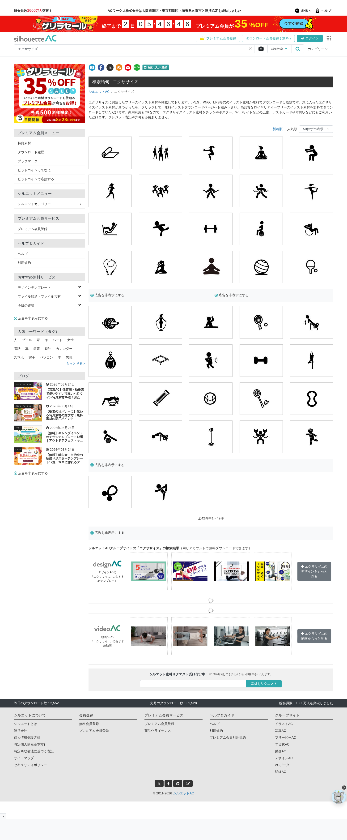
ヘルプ (23, 254)
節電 (36, 349)
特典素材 (24, 143)
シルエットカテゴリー (34, 204)
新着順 (278, 129)
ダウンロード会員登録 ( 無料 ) (268, 38)
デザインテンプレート (34, 287)
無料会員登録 (89, 724)
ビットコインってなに (34, 170)
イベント (18, 428)
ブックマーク (28, 161)
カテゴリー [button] (316, 49)
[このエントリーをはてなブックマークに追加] (92, 67)
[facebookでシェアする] (101, 67)
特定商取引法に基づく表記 (34, 751)
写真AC (280, 731)
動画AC (280, 751)
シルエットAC (99, 92)
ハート (58, 340)
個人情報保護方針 (27, 737)
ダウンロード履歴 (31, 152)
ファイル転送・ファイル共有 (39, 296)
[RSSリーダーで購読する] (119, 67)
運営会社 (20, 731)
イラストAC (284, 724)
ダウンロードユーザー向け (23, 384)
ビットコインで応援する (36, 179)
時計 (48, 349)
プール (27, 340)
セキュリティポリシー (30, 765)
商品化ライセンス (157, 731)
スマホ (19, 357)
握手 (32, 357)
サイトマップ (24, 758)
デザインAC (284, 758)
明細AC (280, 772)
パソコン (46, 357)
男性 (69, 357)
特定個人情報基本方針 (30, 744)
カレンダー (64, 349)
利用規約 (24, 263)
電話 (17, 349)
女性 (70, 340)
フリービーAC (285, 737)
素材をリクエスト (264, 684)
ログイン (312, 38)
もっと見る (75, 363)
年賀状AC (282, 744)
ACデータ (282, 765)
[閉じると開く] (3, 816)
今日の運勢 (26, 305)
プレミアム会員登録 (221, 38)
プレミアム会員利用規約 (228, 737)
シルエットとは (25, 724)
